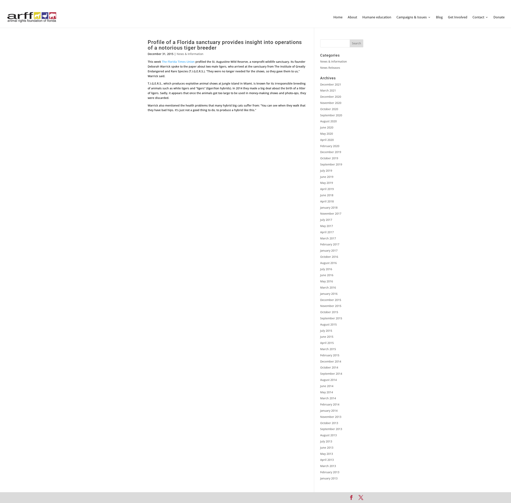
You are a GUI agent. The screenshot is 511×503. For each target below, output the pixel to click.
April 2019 (327, 189)
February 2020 (329, 146)
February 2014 (329, 404)
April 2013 (327, 460)
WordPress (214, 497)
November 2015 (330, 306)
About (352, 17)
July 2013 (326, 441)
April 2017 (327, 232)
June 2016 (326, 275)
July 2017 (326, 220)
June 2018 (326, 195)
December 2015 (330, 300)
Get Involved (457, 17)
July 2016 (326, 269)
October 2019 (329, 158)
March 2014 (328, 398)
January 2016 (329, 294)
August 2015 (328, 324)
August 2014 (328, 380)
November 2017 (330, 213)
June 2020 (326, 127)
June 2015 (326, 337)
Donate (499, 17)
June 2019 (326, 177)
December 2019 (330, 152)
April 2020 (327, 140)
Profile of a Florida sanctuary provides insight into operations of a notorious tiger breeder (225, 45)
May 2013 (326, 454)
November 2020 (330, 103)
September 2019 (331, 164)
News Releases (330, 68)
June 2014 (326, 386)
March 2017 (328, 238)
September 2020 (331, 115)
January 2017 (329, 250)
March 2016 (328, 287)
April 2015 (327, 343)
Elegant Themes (176, 497)
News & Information (190, 54)
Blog (439, 17)
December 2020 (330, 97)
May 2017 (326, 226)
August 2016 (328, 263)
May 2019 (326, 183)
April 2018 (327, 201)
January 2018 (329, 207)
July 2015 (326, 331)
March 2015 (328, 349)
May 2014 (326, 392)
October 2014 (329, 367)
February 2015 (329, 355)
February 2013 (329, 472)
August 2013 (328, 435)
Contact (478, 17)
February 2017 (329, 244)
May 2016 (326, 281)
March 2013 (328, 466)
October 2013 (329, 423)
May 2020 (326, 133)
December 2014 (330, 361)
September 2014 (331, 374)
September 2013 (331, 429)
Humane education (376, 17)
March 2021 (328, 90)
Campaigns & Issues (411, 17)
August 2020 (328, 121)
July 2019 (326, 170)
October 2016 (329, 257)
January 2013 (329, 478)
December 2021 (330, 84)
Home (338, 17)
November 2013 (330, 417)
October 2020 (329, 109)
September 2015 (331, 318)
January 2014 (329, 410)
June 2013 (326, 447)
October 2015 (329, 312)
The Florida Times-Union (178, 62)
